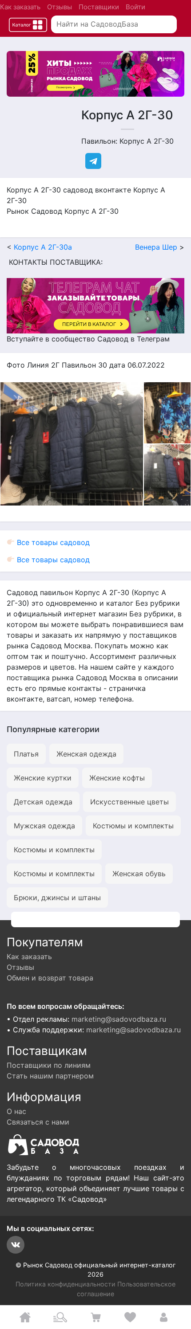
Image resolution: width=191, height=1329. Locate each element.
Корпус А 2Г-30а (43, 247)
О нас (16, 1111)
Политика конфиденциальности (65, 1284)
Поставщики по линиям (49, 1065)
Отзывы (59, 7)
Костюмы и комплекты (133, 825)
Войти (135, 7)
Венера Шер (156, 247)
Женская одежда (86, 753)
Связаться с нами (38, 1121)
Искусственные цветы (129, 801)
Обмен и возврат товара (50, 977)
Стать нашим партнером (50, 1075)
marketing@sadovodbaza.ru (119, 1019)
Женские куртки (43, 777)
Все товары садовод (52, 542)
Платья (26, 753)
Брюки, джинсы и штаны (57, 897)
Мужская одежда (44, 825)
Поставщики (99, 7)
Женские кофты (117, 777)
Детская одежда (43, 801)
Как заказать (20, 7)
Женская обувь (139, 873)
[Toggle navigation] (28, 24)
